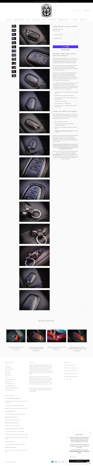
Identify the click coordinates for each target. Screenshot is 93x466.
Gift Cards (74, 19)
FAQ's (6, 377)
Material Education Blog (9, 383)
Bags (44, 19)
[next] (89, 337)
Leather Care (36, 19)
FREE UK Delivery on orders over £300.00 (46, 1)
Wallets (9, 19)
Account (75, 10)
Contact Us (83, 19)
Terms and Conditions (9, 369)
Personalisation (63, 19)
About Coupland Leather (10, 379)
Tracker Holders (19, 19)
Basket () (87, 10)
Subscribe (79, 461)
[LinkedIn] (70, 379)
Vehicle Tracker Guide (9, 390)
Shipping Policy (8, 373)
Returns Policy (8, 371)
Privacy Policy (7, 375)
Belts (28, 19)
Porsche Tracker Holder (15, 347)
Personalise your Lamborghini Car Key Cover (63, 130)
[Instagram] (67, 379)
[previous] (4, 337)
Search (80, 10)
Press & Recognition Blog (10, 385)
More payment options (65, 49)
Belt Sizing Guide (8, 381)
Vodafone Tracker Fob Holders (56, 347)
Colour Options (8, 367)
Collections (52, 19)
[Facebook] (64, 379)
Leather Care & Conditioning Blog (11, 388)
